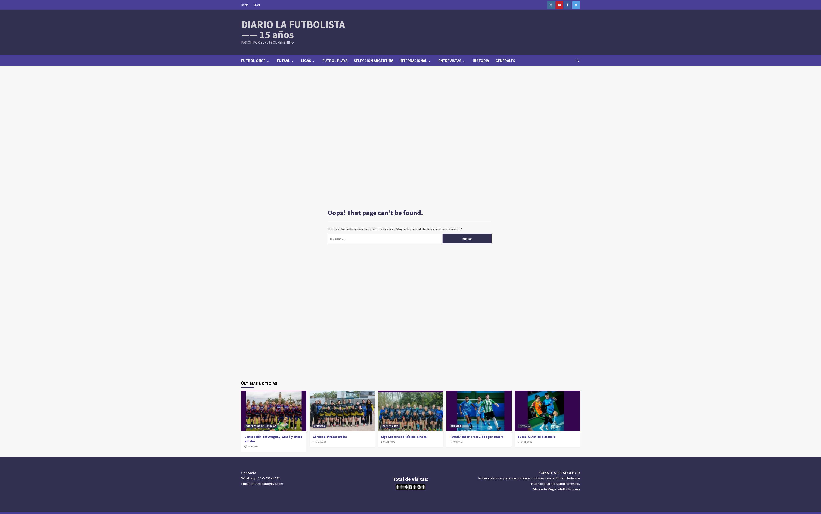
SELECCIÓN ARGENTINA (373, 60)
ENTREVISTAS (449, 60)
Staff (256, 5)
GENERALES (505, 60)
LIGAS (306, 60)
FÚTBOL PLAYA (334, 60)
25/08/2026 (321, 441)
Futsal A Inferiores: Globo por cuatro (477, 437)
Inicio (244, 5)
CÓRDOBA (319, 426)
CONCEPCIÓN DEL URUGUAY (261, 426)
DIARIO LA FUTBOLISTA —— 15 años (293, 29)
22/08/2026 (526, 441)
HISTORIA (481, 60)
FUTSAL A (456, 426)
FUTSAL (283, 60)
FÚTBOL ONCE (253, 60)
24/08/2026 (458, 441)
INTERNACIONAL (413, 60)
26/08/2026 (253, 446)
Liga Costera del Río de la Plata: (404, 437)
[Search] (577, 60)
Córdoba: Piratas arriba (330, 437)
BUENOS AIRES (390, 426)
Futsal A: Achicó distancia (536, 437)
